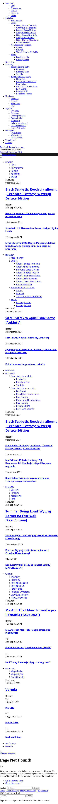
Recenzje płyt (16, 118)
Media (13, 54)
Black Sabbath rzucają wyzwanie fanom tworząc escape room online (27, 479)
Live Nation (21, 84)
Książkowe (15, 103)
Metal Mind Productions (26, 86)
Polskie (14, 11)
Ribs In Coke (11, 722)
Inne (13, 106)
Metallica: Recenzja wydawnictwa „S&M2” (28, 647)
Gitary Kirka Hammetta (26, 28)
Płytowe (14, 101)
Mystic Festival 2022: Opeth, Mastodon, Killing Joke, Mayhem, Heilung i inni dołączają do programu (30, 245)
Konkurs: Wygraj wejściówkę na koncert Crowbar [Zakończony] (27, 552)
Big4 (13, 6)
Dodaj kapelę (16, 138)
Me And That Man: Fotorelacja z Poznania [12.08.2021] (30, 612)
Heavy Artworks (18, 128)
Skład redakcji (12, 790)
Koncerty (15, 13)
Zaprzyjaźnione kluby (20, 67)
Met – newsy (16, 20)
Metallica (9, 18)
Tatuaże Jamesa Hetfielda (27, 52)
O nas (2, 790)
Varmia (11, 689)
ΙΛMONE (9, 707)
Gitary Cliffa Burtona (25, 37)
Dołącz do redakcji (28, 790)
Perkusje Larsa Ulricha (26, 30)
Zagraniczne (16, 8)
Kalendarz (9, 62)
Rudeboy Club (22, 72)
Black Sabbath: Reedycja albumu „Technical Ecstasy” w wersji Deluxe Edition (31, 193)
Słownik (19, 50)
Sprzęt (13, 23)
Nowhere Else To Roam (21, 45)
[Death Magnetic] (8, 154)
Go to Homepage (12, 783)
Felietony (15, 113)
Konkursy (9, 96)
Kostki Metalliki (23, 42)
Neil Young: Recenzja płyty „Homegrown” (27, 662)
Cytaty (19, 47)
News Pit (9, 3)
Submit (29, 796)
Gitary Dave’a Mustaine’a (27, 40)
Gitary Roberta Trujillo (26, 32)
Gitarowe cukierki (18, 125)
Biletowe (14, 98)
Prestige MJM (22, 91)
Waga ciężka (16, 135)
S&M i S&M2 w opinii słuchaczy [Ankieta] (27, 337)
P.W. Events (21, 89)
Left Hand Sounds (24, 94)
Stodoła (19, 74)
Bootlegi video (22, 59)
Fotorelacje (15, 120)
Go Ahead (20, 79)
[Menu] (1, 157)
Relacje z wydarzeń (19, 123)
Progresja (20, 69)
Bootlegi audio (22, 57)
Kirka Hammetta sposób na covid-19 (25, 364)
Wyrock (8, 108)
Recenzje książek (18, 116)
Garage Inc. (10, 130)
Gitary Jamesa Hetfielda (26, 25)
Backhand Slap (13, 737)
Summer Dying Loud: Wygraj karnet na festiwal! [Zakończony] (28, 515)
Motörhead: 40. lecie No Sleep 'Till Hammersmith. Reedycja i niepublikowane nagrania (28, 463)
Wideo (13, 15)
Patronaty (9, 64)
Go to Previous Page (14, 781)
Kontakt (8, 142)
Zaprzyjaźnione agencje (21, 76)
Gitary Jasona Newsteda (26, 35)
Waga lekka (16, 133)
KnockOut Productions (26, 81)
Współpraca (10, 140)
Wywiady (15, 111)
